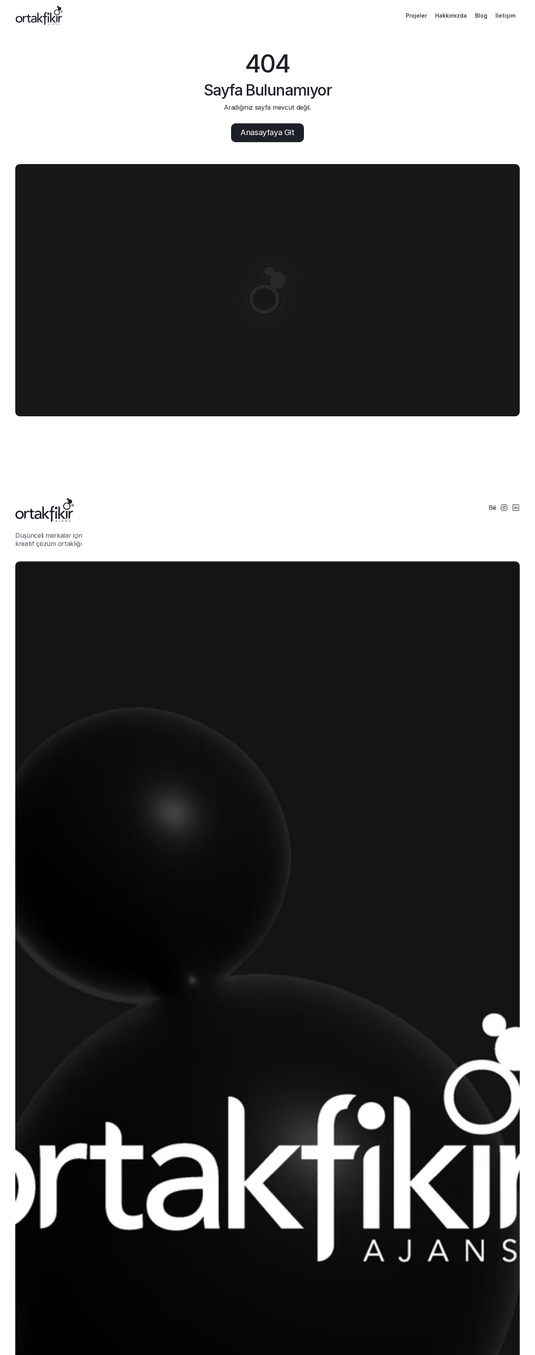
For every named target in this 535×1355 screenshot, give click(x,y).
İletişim (505, 15)
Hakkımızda (451, 15)
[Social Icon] (492, 507)
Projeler (416, 15)
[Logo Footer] (44, 510)
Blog (481, 15)
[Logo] (39, 15)
